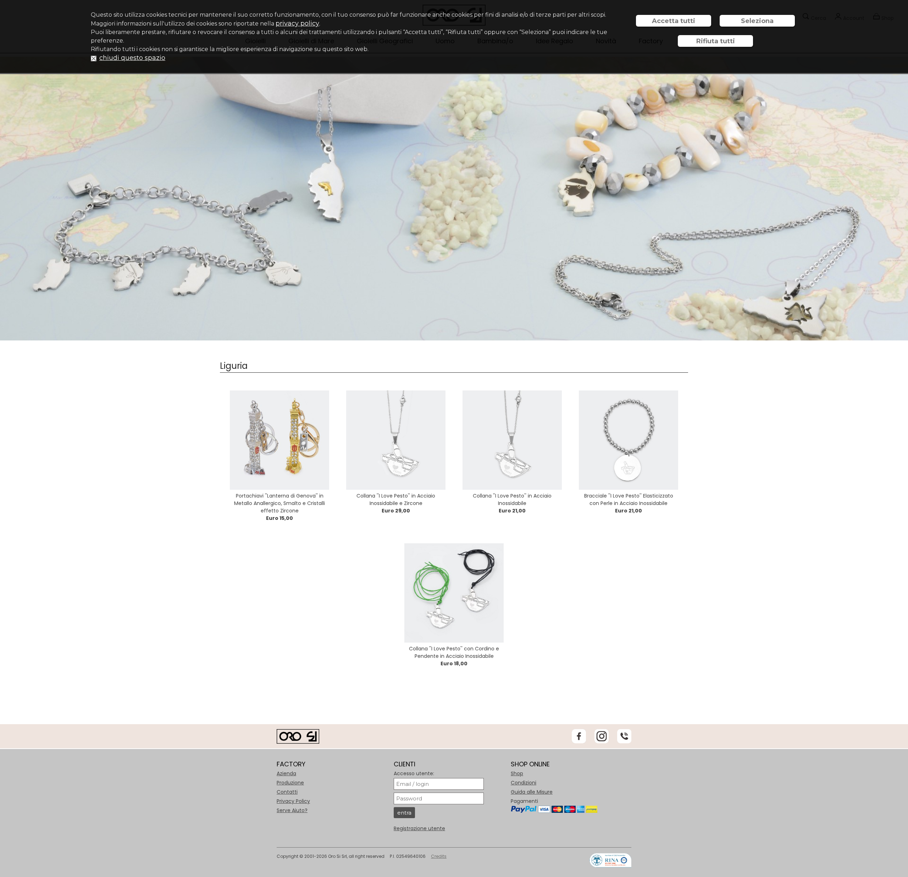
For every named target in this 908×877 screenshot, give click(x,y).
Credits (439, 856)
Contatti (287, 791)
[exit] (93, 58)
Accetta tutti (673, 21)
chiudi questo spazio (132, 58)
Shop (517, 773)
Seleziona (757, 21)
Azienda (286, 773)
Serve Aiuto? (292, 810)
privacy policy (297, 23)
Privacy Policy (293, 801)
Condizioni (523, 782)
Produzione (290, 782)
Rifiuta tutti (715, 41)
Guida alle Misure (532, 791)
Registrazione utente (419, 828)
